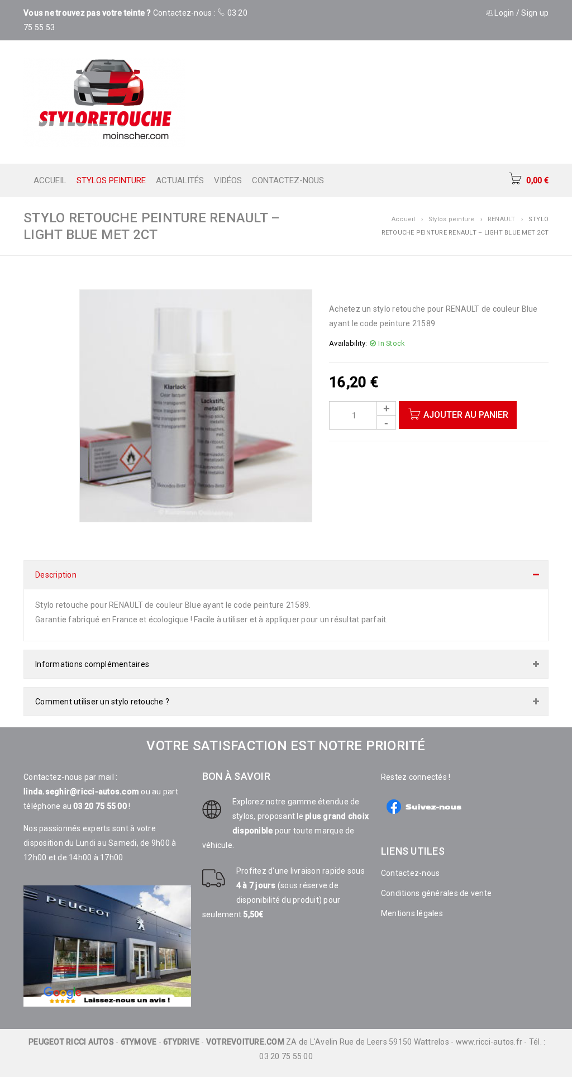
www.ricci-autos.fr (489, 1041)
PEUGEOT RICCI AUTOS (71, 1041)
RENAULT (502, 219)
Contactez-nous (410, 873)
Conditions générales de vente (436, 893)
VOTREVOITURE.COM (245, 1041)
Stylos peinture (451, 219)
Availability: (348, 343)
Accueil (404, 219)
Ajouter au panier (465, 414)
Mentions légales (412, 913)
